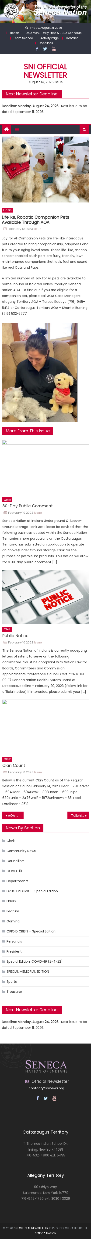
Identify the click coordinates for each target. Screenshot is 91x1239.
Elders (7, 210)
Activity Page (49, 38)
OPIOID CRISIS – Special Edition (31, 931)
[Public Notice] (45, 597)
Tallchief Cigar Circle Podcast (80, 815)
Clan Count (13, 765)
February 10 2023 (20, 229)
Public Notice (15, 635)
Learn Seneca (23, 38)
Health (14, 33)
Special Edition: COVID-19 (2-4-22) (35, 961)
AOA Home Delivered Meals (16, 815)
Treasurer (14, 991)
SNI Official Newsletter (45, 70)
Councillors (15, 861)
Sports (12, 981)
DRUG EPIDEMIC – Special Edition (32, 891)
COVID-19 (14, 871)
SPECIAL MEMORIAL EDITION (28, 971)
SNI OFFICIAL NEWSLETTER (31, 1228)
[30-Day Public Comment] (45, 467)
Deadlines (46, 43)
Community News (21, 851)
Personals (14, 941)
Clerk (7, 500)
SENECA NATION (45, 1233)
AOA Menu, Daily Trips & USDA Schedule (53, 33)
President (14, 951)
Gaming (13, 921)
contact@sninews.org (46, 1088)
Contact (72, 38)
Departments (17, 881)
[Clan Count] (45, 727)
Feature (13, 911)
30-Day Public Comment (27, 506)
